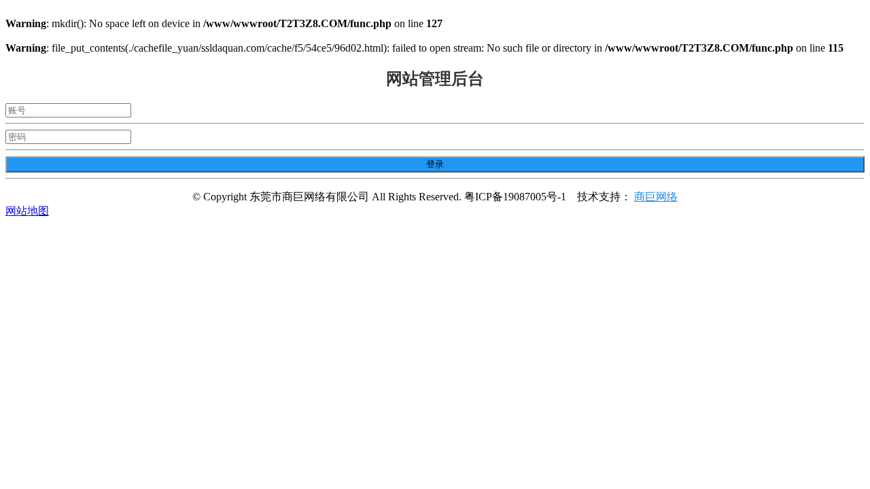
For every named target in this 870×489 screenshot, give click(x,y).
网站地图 (27, 211)
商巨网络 (656, 196)
